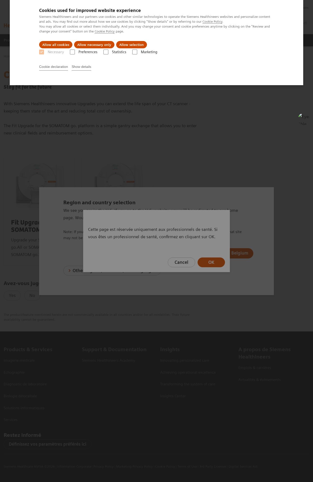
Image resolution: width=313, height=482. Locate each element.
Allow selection (131, 45)
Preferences (87, 52)
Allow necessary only (94, 45)
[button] (304, 119)
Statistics (119, 52)
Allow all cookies (55, 45)
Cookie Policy (212, 21)
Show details (81, 67)
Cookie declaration (53, 67)
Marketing (149, 52)
